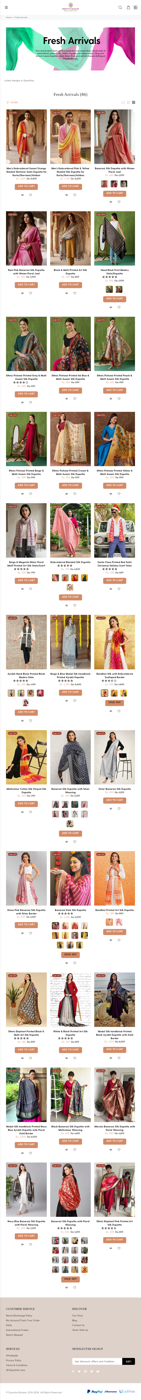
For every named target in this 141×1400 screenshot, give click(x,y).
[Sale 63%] (26, 530)
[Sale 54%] (114, 999)
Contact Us (78, 1325)
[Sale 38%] (26, 642)
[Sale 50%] (114, 238)
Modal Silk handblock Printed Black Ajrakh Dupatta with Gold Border (114, 1035)
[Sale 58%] (70, 878)
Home (9, 17)
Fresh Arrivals (21, 17)
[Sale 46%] (26, 136)
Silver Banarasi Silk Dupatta (115, 788)
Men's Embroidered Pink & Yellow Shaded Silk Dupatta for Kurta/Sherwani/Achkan (70, 172)
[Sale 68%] (114, 136)
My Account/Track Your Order (23, 1320)
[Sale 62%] (70, 757)
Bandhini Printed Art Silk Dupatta (114, 910)
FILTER (14, 102)
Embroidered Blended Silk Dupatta (70, 562)
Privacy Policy (13, 1360)
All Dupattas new (15, 1370)
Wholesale (12, 1356)
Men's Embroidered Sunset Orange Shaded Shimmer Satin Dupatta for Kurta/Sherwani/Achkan (26, 172)
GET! (128, 1361)
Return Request (14, 1335)
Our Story (77, 1316)
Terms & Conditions (16, 1365)
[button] (110, 277)
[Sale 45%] (70, 136)
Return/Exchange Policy (19, 1316)
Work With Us (80, 1330)
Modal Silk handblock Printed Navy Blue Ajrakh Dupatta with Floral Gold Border (26, 1130)
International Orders (17, 1330)
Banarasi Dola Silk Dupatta (70, 910)
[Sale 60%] (114, 642)
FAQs (9, 1325)
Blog (74, 1320)
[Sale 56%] (70, 238)
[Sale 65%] (114, 1095)
